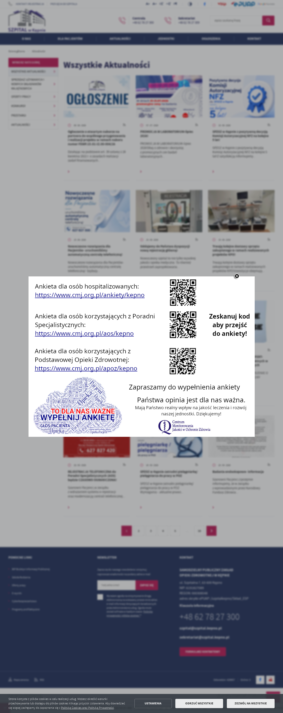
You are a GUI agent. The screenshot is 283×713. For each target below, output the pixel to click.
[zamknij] (236, 276)
